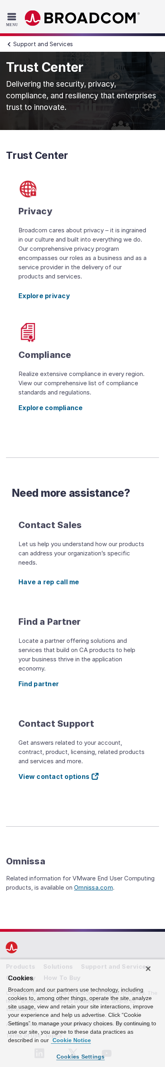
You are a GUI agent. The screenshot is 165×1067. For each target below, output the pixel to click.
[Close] (148, 968)
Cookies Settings (80, 1056)
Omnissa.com (93, 887)
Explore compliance (50, 408)
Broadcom (82, 18)
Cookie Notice (71, 1040)
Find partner (38, 684)
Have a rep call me (48, 582)
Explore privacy (44, 296)
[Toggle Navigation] (13, 19)
